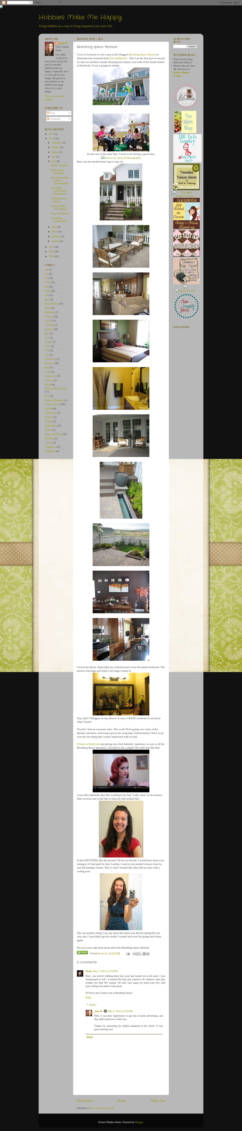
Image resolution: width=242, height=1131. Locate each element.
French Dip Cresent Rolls (59, 220)
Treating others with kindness (59, 207)
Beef (47, 299)
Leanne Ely (50, 376)
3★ (46, 278)
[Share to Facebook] (144, 954)
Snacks (48, 430)
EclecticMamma (118, 58)
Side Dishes (51, 425)
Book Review (51, 303)
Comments (54, 119)
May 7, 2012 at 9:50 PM (105, 971)
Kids (47, 367)
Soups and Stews (53, 434)
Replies (92, 1004)
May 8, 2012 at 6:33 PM (120, 1011)
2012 (51, 138)
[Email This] (134, 954)
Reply (88, 997)
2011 (51, 247)
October (56, 147)
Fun (47, 354)
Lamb (48, 371)
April (55, 227)
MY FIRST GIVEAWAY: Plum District (59, 191)
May (54, 161)
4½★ (47, 291)
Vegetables (50, 447)
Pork (47, 396)
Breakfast (49, 312)
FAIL (47, 346)
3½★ (47, 282)
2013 (51, 134)
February (56, 236)
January (56, 241)
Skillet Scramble (59, 165)
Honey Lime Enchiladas (57, 171)
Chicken (49, 316)
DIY (47, 337)
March (55, 231)
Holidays (49, 363)
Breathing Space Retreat (142, 54)
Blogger (139, 1122)
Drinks (48, 342)
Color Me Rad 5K (60, 213)
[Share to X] (141, 954)
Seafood (49, 417)
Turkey (48, 442)
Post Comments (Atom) (102, 1108)
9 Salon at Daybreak (88, 744)
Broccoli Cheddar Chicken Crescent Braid (59, 180)
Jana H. (98, 1011)
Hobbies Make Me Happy (80, 17)
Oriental (49, 380)
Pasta (47, 384)
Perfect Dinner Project (56, 388)
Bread (48, 308)
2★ (46, 274)
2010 (51, 251)
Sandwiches (51, 413)
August (55, 152)
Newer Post (84, 1101)
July (54, 156)
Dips (47, 333)
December (57, 142)
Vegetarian (50, 451)
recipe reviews (52, 404)
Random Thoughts (54, 400)
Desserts (49, 329)
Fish (47, 350)
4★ (46, 286)
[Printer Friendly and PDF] (82, 953)
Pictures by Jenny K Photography (122, 157)
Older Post (158, 1101)
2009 (51, 256)
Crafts (48, 320)
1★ (46, 269)
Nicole (88, 971)
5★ (46, 295)
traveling (49, 438)
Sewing (48, 421)
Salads (48, 408)
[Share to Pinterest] (148, 954)
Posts (52, 113)
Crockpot (49, 325)
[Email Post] (128, 953)
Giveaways (50, 359)
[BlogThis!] (138, 954)
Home (121, 1101)
